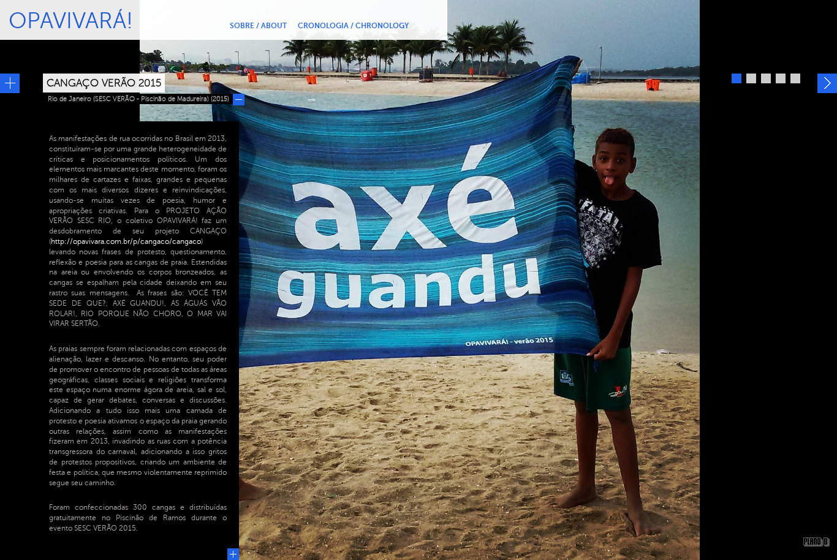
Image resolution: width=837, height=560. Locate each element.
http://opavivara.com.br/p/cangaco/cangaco (126, 241)
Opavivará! (71, 21)
